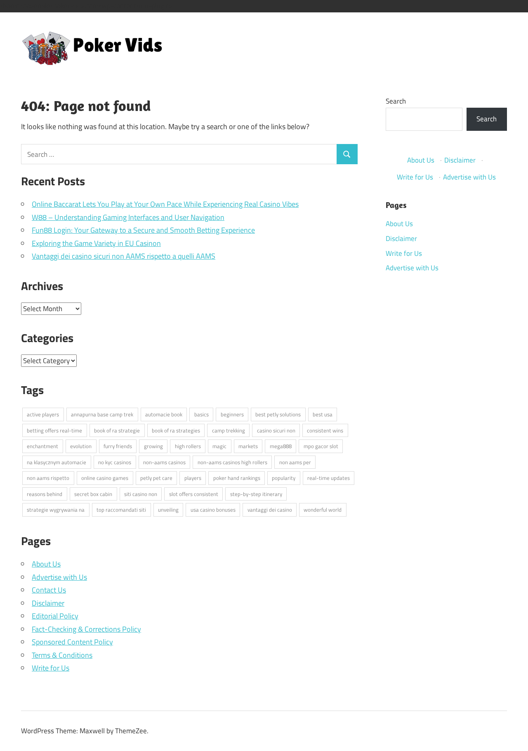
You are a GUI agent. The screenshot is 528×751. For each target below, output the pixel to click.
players (192, 478)
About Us (46, 563)
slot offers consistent (193, 494)
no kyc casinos (114, 462)
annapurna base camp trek (102, 414)
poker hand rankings (236, 478)
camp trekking (228, 430)
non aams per (295, 462)
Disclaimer (48, 603)
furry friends (118, 446)
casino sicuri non (276, 430)
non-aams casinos (164, 462)
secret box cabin (93, 494)
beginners (232, 414)
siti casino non (140, 494)
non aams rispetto (48, 478)
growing (153, 446)
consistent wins (325, 430)
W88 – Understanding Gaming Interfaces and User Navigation (128, 217)
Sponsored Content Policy (72, 641)
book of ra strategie (117, 430)
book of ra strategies (176, 430)
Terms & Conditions (62, 655)
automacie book (163, 414)
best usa (322, 414)
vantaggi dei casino (270, 509)
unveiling (168, 509)
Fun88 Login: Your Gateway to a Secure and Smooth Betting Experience (143, 230)
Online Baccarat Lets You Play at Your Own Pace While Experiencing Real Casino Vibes (165, 204)
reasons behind (44, 494)
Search (396, 101)
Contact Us (49, 589)
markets (248, 446)
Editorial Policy (55, 615)
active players (43, 414)
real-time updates (328, 478)
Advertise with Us (59, 577)
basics (201, 414)
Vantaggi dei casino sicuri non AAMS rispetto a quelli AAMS (123, 256)
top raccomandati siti (121, 509)
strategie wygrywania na (56, 509)
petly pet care (156, 478)
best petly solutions (278, 414)
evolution (81, 446)
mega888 (281, 446)
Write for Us (50, 667)
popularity (283, 478)
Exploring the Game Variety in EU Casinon (96, 243)
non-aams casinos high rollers (232, 462)
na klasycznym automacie (56, 462)
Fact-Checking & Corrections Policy (86, 629)
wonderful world (323, 509)
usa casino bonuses (213, 509)
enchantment (42, 446)
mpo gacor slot (321, 446)
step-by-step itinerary (256, 494)
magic (219, 446)
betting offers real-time (54, 430)
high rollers (188, 446)
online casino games (104, 478)
